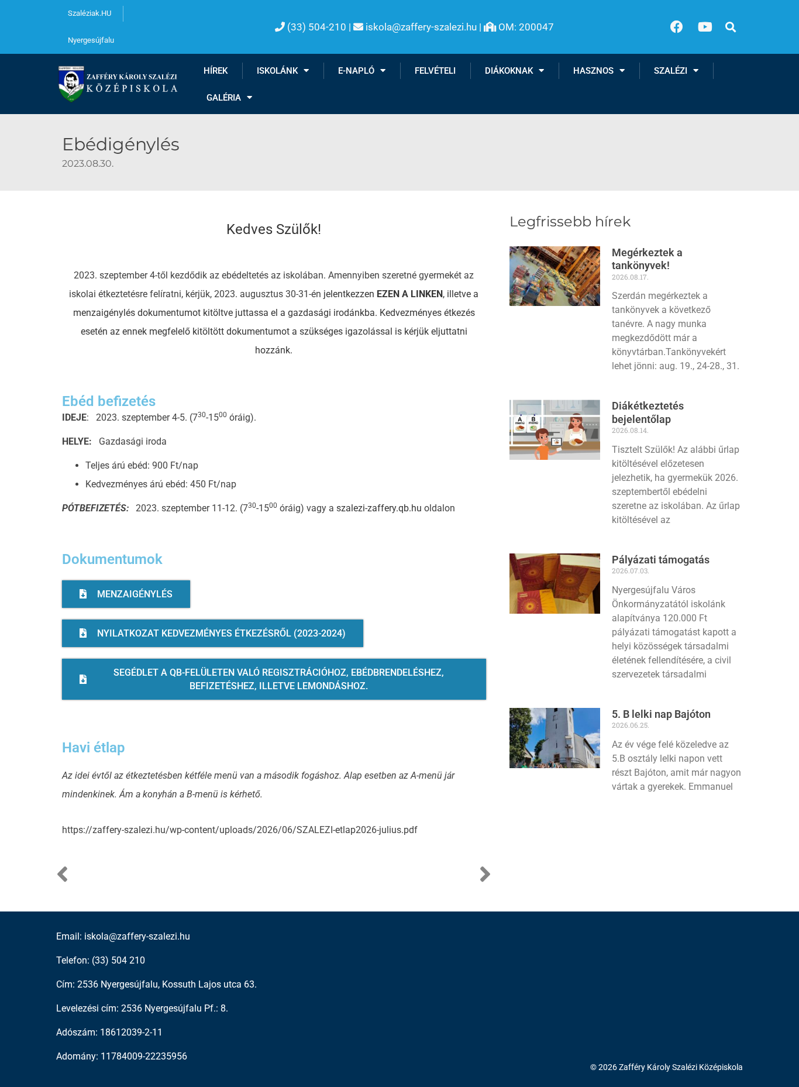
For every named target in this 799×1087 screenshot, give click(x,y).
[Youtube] (705, 27)
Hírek (216, 71)
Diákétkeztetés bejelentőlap (648, 412)
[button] (730, 27)
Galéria (223, 97)
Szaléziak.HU (89, 13)
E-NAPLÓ (356, 71)
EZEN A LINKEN (410, 294)
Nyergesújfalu (91, 40)
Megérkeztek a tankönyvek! (647, 259)
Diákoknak (509, 71)
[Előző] (165, 875)
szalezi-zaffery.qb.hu (379, 508)
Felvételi (435, 71)
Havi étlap (93, 747)
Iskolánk (277, 71)
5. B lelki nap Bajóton (661, 714)
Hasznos (593, 71)
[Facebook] (677, 27)
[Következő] (382, 875)
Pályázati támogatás (661, 559)
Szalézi (670, 71)
